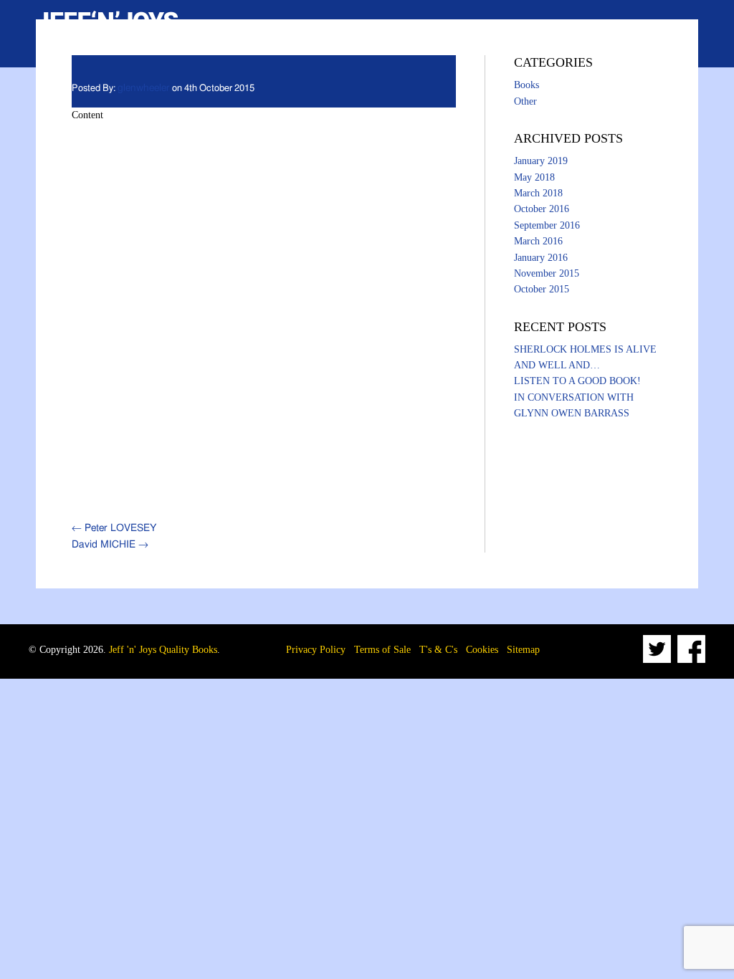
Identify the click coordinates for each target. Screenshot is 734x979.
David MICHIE (110, 545)
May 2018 (534, 177)
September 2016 (547, 225)
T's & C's (438, 649)
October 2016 (541, 209)
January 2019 (541, 161)
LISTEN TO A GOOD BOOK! (577, 381)
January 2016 (541, 257)
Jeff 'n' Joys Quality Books (163, 649)
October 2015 (541, 289)
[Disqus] (264, 317)
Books (526, 85)
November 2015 (546, 273)
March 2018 (538, 193)
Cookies (482, 649)
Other (525, 101)
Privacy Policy (315, 649)
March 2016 (538, 241)
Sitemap (523, 649)
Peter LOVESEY (114, 528)
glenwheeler (144, 88)
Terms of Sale (382, 649)
